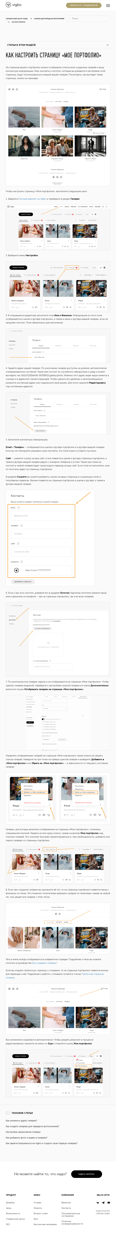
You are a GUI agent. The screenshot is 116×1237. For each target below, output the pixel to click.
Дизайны (10, 1202)
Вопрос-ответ (41, 1213)
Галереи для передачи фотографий (49, 18)
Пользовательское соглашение (70, 1214)
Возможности (13, 1213)
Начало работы (18, 22)
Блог (36, 1219)
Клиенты (38, 1208)
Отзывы (37, 1202)
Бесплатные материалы (45, 1224)
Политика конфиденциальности (72, 1222)
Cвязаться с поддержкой (84, 5)
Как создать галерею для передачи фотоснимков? (32, 1126)
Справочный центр (15, 1219)
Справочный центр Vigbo (17, 18)
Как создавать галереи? (44, 963)
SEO (8, 1224)
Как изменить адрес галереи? (21, 1120)
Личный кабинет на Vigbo (32, 199)
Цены (8, 1208)
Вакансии (66, 1202)
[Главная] (13, 6)
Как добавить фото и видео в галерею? (26, 1137)
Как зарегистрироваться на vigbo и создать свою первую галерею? (41, 1143)
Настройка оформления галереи (23, 1132)
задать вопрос (86, 1174)
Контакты (66, 1208)
